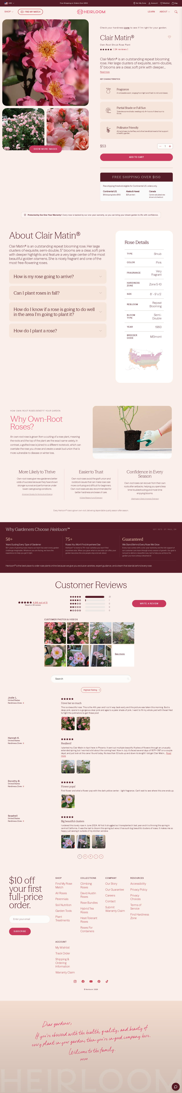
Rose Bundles (89, 902)
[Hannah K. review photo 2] (83, 766)
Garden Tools (63, 911)
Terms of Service (135, 906)
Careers (110, 895)
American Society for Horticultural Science (37, 494)
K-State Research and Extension (91, 498)
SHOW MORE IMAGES (45, 149)
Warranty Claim (65, 972)
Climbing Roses (86, 885)
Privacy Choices (135, 897)
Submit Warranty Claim (115, 909)
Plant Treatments (62, 918)
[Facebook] (83, 981)
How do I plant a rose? (36, 330)
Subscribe (20, 931)
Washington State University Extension (145, 499)
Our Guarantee (114, 889)
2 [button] (85, 856)
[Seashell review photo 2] (83, 841)
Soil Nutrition (63, 905)
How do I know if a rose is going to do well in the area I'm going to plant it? (54, 312)
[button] (106, 49)
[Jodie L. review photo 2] (83, 723)
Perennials (61, 899)
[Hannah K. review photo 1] (68, 766)
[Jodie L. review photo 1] (68, 723)
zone (127, 27)
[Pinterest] (99, 981)
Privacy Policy (138, 889)
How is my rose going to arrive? (44, 276)
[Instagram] (75, 981)
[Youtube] (91, 981)
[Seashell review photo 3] (99, 841)
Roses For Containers (87, 929)
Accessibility (138, 883)
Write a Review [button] (149, 603)
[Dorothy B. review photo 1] (68, 801)
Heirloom (89, 989)
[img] (67, 699)
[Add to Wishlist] (169, 37)
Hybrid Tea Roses (87, 910)
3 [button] (90, 856)
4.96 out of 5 (40, 602)
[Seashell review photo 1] (68, 841)
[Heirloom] (91, 12)
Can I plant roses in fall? (36, 293)
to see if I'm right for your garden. (148, 27)
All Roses (61, 893)
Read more (105, 72)
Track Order (62, 953)
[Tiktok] (107, 981)
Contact (110, 901)
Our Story (111, 883)
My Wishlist (62, 947)
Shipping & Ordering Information (62, 962)
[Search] (176, 11)
